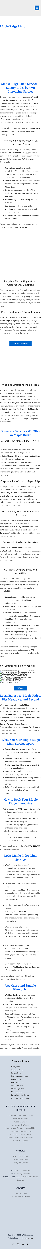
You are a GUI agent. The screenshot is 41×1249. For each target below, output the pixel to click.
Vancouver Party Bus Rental (21, 1131)
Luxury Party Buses (20, 1162)
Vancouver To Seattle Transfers (20, 1137)
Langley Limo (16, 1073)
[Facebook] (13, 1244)
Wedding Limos (20, 1122)
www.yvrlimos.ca (8, 134)
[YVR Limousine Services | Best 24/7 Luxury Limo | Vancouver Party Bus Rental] (8, 8)
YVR (6, 196)
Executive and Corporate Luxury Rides (20, 1128)
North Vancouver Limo (19, 1076)
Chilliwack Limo (17, 1092)
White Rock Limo (17, 1082)
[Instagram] (18, 1244)
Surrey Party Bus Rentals (20, 1095)
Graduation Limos (20, 1141)
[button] (1, 676)
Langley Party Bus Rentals (20, 1098)
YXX (14, 196)
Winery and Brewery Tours (20, 1134)
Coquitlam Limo (17, 1085)
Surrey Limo (15, 1067)
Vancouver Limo (17, 1070)
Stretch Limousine (20, 1159)
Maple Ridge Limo (17, 1089)
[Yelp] (28, 1244)
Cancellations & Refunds (20, 1196)
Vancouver (7, 714)
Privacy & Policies (20, 1193)
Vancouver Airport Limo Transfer (20, 1115)
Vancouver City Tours (20, 1125)
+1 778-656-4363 (23, 1170)
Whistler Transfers (20, 1118)
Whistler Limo (16, 1079)
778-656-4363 (34, 846)
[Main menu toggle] (37, 8)
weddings (9, 209)
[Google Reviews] (23, 1244)
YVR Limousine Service (21, 119)
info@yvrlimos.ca (23, 1174)
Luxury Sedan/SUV (20, 1156)
